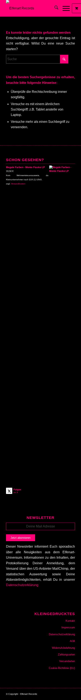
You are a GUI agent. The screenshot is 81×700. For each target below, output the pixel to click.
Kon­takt (70, 620)
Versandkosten (18, 184)
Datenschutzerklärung (22, 585)
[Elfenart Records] (33, 8)
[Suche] (54, 8)
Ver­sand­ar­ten (67, 661)
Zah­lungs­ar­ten (66, 654)
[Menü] (64, 8)
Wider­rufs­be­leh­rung (63, 647)
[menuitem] (54, 8)
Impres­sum (68, 627)
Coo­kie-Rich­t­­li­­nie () (62, 668)
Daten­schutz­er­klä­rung (62, 634)
